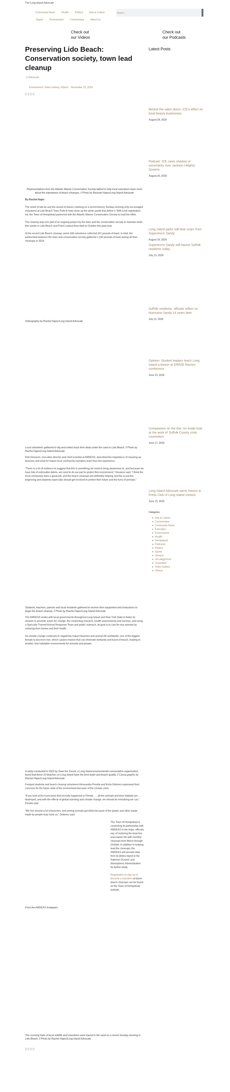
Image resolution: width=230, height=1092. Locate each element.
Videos (64, 87)
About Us (95, 19)
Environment (56, 19)
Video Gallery (51, 87)
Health (65, 12)
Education (160, 529)
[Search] (202, 13)
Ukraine (159, 555)
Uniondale (160, 563)
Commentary (77, 19)
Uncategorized (163, 559)
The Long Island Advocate (39, 2)
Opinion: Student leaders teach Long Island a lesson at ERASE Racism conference (174, 364)
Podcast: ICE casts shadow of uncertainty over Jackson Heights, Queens (172, 165)
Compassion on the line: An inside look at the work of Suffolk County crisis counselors (175, 432)
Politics (79, 12)
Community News (45, 12)
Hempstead (161, 540)
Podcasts (160, 544)
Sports (39, 19)
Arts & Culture (97, 12)
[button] (26, 94)
